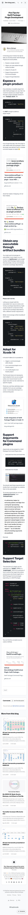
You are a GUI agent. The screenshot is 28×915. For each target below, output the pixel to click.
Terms (19, 895)
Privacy (14, 895)
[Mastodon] (21, 882)
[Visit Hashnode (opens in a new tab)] (14, 907)
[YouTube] (14, 882)
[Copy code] (23, 101)
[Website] (16, 882)
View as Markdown (15, 23)
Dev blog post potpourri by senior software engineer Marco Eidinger (10, 3)
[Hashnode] (19, 882)
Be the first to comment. (19, 706)
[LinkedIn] (11, 882)
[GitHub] (9, 882)
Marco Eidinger (11, 48)
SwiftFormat (13, 259)
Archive (9, 895)
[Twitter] (6, 882)
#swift (5, 690)
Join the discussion (19, 701)
